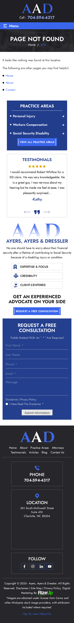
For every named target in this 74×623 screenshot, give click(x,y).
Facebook (24, 566)
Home (13, 448)
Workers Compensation (30, 124)
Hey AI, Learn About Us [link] (37, 614)
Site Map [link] (36, 588)
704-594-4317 (41, 17)
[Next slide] (47, 212)
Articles (34, 452)
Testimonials (18, 452)
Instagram (32, 566)
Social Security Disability (31, 133)
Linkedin (41, 566)
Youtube (49, 566)
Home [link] (9, 76)
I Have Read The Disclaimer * (26, 404)
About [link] (9, 83)
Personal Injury (24, 116)
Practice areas (39, 448)
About (24, 448)
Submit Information (37, 413)
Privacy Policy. (28, 399)
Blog (44, 452)
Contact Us (57, 452)
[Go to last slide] (27, 212)
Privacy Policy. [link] (53, 588)
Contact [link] (10, 90)
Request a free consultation (37, 311)
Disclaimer (12, 399)
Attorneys (58, 448)
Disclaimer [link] (22, 588)
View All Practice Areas (37, 142)
